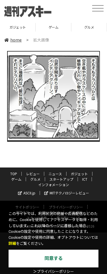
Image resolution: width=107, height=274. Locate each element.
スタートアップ (61, 179)
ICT (84, 179)
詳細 (12, 243)
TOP (13, 173)
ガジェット (79, 173)
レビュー (33, 173)
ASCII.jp (29, 192)
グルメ (76, 27)
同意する (54, 258)
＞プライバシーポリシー (53, 271)
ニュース (55, 173)
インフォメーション (53, 184)
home (16, 40)
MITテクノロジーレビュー (69, 192)
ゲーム (40, 27)
